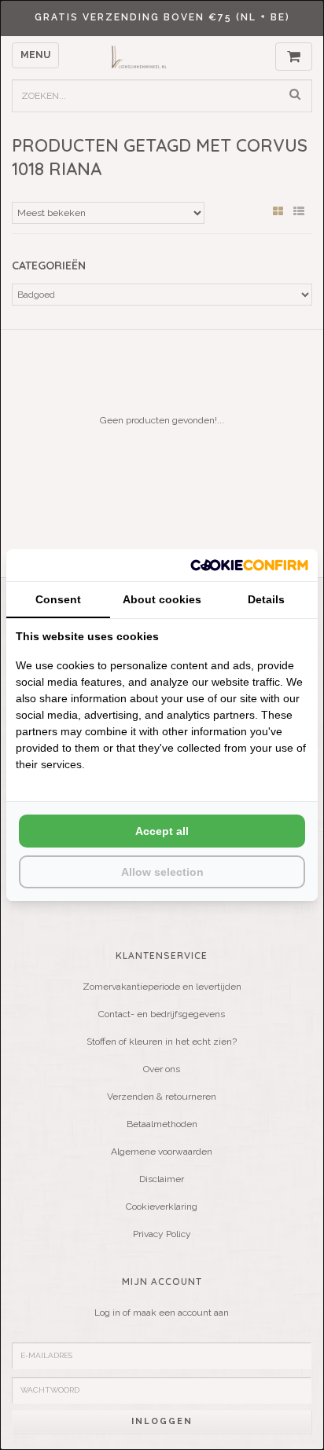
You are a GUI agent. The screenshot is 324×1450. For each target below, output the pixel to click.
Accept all (162, 831)
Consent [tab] (58, 599)
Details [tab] (266, 599)
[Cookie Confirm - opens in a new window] (249, 565)
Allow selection (162, 872)
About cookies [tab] (162, 599)
